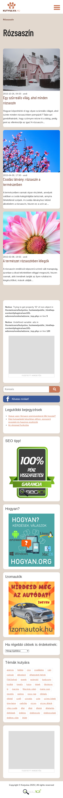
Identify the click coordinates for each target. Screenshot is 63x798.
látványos (48, 684)
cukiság (10, 675)
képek (37, 684)
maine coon (45, 689)
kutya (28, 684)
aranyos (10, 670)
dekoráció (21, 675)
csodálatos (39, 670)
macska (15, 689)
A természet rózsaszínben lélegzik (26, 261)
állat (23, 708)
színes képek (50, 698)
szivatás (28, 698)
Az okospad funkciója (18, 425)
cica (29, 670)
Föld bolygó (12, 679)
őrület (24, 718)
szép (38, 698)
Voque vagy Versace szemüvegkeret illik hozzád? (32, 416)
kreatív (20, 684)
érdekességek (50, 713)
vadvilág (23, 703)
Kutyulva (11, 7)
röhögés (43, 694)
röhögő (10, 698)
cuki (49, 670)
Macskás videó (29, 689)
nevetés (10, 694)
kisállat (10, 684)
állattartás (50, 708)
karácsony (46, 679)
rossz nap (32, 694)
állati (30, 708)
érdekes (22, 713)
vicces (33, 703)
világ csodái (12, 708)
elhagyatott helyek (38, 675)
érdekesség (35, 713)
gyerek (24, 679)
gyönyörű (34, 679)
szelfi (18, 698)
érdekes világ (13, 718)
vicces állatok (46, 703)
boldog (20, 670)
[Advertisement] (31, 355)
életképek (11, 713)
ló (7, 689)
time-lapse (11, 703)
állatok (39, 708)
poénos (20, 694)
